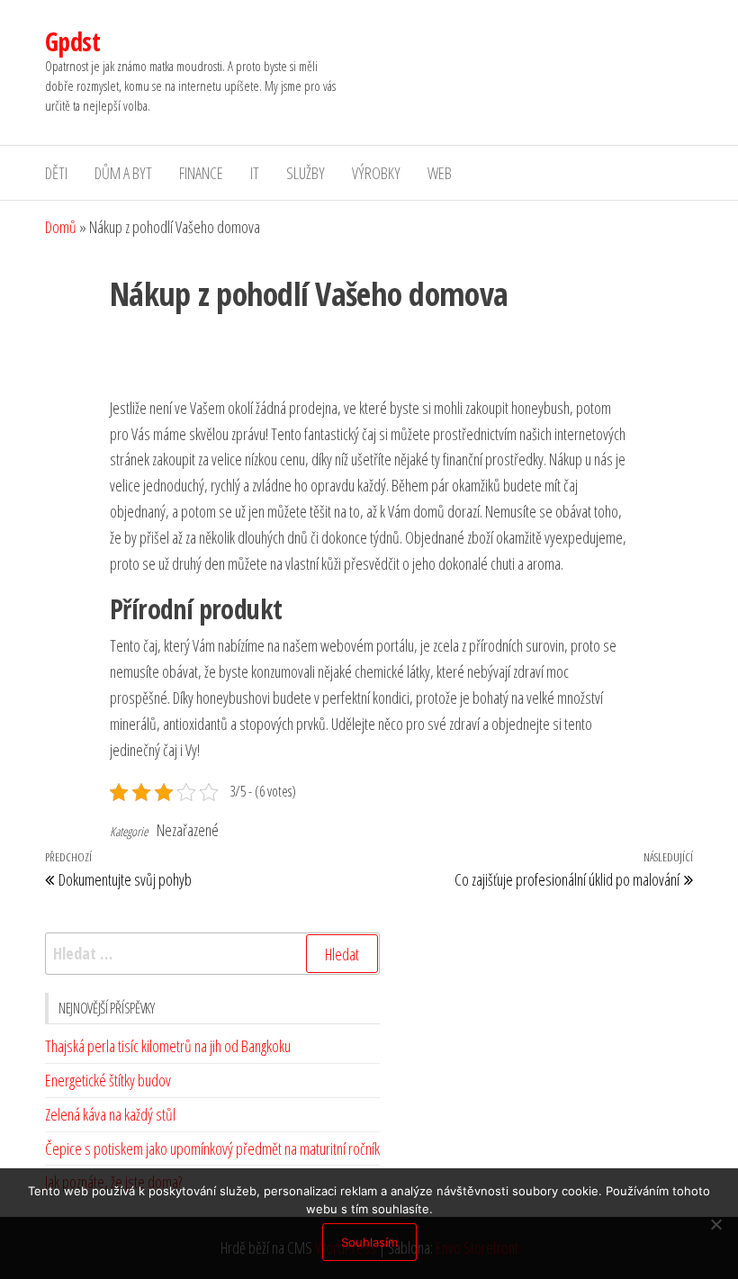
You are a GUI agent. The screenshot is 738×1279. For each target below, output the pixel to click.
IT (254, 173)
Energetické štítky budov (108, 1080)
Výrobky (376, 173)
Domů (60, 227)
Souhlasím (369, 1242)
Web (440, 173)
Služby (305, 173)
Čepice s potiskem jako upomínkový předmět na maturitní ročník (212, 1148)
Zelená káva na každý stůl (110, 1114)
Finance (201, 173)
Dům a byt (123, 173)
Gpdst (72, 41)
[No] (715, 1224)
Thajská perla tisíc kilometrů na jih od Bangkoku (168, 1046)
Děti (56, 173)
